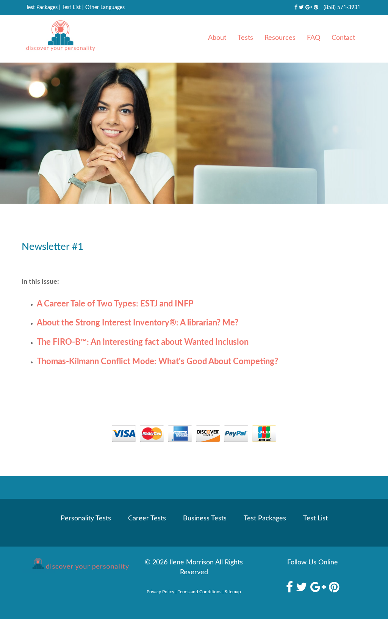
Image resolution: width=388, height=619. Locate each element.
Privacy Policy (160, 591)
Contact (343, 38)
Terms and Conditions (199, 591)
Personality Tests (86, 518)
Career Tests (147, 518)
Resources (280, 38)
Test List (71, 7)
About (217, 38)
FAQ (313, 38)
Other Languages (105, 7)
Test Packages (42, 7)
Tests (245, 38)
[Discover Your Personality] (75, 565)
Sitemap (233, 591)
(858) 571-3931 (342, 7)
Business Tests (205, 518)
